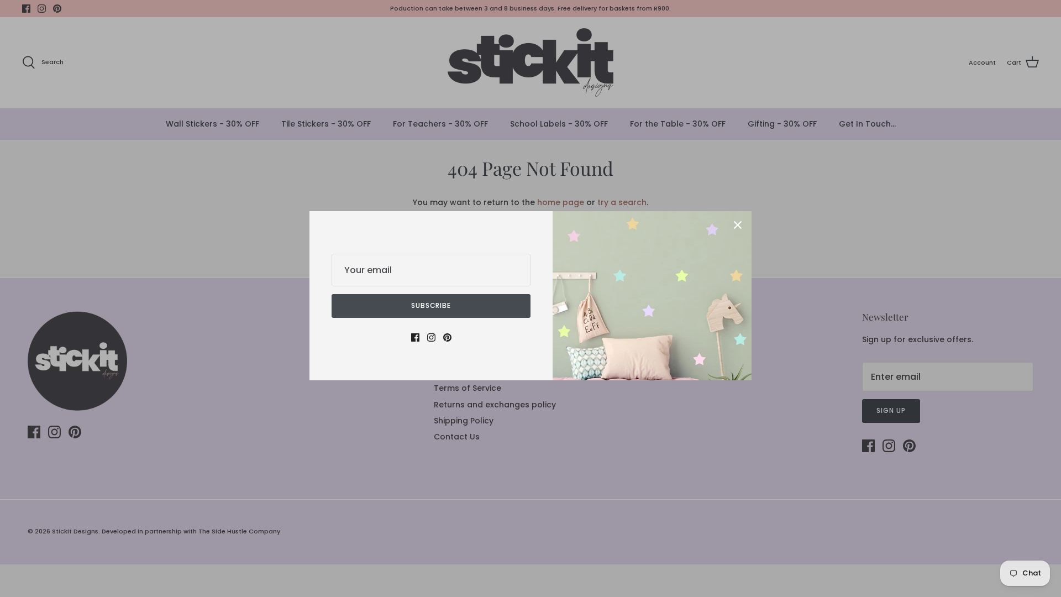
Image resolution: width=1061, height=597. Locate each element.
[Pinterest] (447, 337)
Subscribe (431, 305)
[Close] (738, 225)
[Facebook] (415, 337)
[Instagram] (431, 337)
